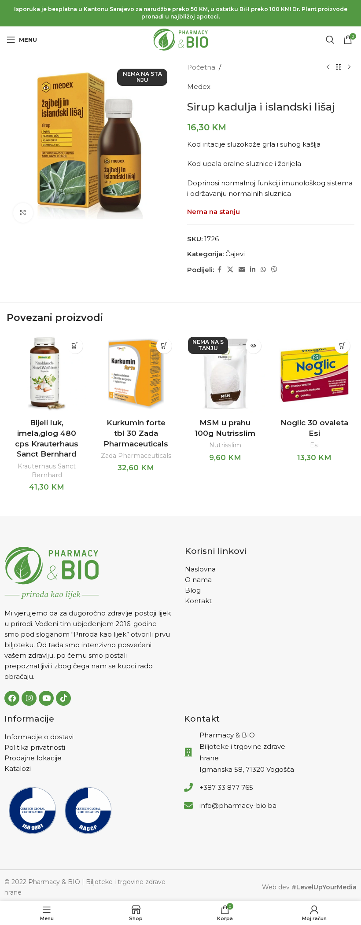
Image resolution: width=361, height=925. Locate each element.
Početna (201, 67)
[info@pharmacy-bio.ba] (188, 805)
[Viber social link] (274, 270)
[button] (75, 346)
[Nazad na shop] (338, 67)
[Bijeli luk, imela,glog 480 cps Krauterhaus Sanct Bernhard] (47, 374)
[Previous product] (328, 67)
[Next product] (349, 67)
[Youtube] (46, 698)
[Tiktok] (63, 698)
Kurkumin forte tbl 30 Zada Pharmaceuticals (135, 433)
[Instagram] (29, 698)
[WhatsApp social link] (263, 270)
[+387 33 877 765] (188, 787)
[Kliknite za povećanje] (23, 213)
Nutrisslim (225, 445)
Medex (198, 86)
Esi (314, 445)
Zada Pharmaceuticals (136, 456)
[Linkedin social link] (252, 270)
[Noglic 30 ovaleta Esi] (314, 374)
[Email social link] (241, 270)
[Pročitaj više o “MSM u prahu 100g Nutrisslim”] (253, 346)
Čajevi (235, 254)
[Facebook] (11, 698)
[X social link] (230, 270)
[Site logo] (180, 39)
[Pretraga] (330, 39)
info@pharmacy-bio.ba (237, 805)
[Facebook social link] (219, 270)
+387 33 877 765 (226, 787)
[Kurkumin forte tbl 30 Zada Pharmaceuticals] (136, 374)
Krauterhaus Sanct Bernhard (47, 470)
